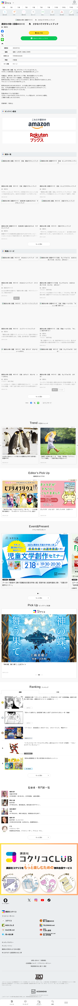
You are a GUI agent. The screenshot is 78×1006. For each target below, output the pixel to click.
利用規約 (43, 960)
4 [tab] (40, 674)
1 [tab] (35, 674)
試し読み (61, 389)
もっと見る (39, 775)
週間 (20, 692)
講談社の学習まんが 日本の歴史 (11, 949)
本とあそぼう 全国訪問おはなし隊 (12, 952)
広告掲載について (31, 963)
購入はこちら (39, 33)
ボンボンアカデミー (8, 942)
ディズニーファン (7, 946)
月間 (57, 692)
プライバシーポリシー (44, 963)
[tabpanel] (39, 643)
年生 (56, 7)
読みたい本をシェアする (40, 38)
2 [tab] (37, 674)
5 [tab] (42, 674)
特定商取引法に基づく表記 (38, 966)
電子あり (16, 298)
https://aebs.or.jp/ (6, 985)
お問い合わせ (35, 960)
